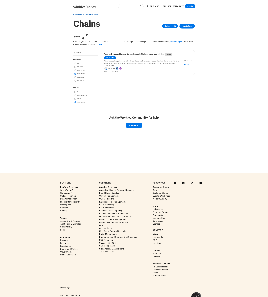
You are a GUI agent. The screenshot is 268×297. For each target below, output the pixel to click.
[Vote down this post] (190, 60)
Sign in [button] (190, 6)
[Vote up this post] (184, 60)
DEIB (155, 240)
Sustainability (66, 227)
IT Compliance (105, 228)
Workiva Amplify (160, 199)
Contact (156, 224)
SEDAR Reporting (107, 243)
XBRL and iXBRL (107, 252)
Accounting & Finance (70, 221)
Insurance (64, 243)
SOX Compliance (107, 246)
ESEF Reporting (106, 205)
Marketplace (65, 205)
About (155, 234)
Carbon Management (108, 196)
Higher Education (68, 255)
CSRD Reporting (106, 199)
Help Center (158, 209)
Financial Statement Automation (113, 213)
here (100, 44)
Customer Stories (160, 193)
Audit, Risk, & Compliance (72, 224)
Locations (157, 243)
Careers (156, 250)
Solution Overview (108, 187)
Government (65, 252)
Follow (167, 26)
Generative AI (66, 193)
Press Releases (160, 275)
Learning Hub (159, 218)
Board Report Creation (109, 193)
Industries (65, 237)
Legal (62, 230)
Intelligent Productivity (70, 202)
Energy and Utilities (69, 249)
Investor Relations (161, 264)
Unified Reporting (68, 196)
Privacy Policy (69, 295)
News (155, 273)
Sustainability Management (111, 249)
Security (64, 211)
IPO (101, 225)
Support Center (77, 14)
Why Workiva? (66, 190)
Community (88, 14)
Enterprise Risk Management (112, 202)
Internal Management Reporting (113, 222)
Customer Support (161, 212)
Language (154, 6)
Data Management (68, 199)
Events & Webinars (161, 196)
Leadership (158, 237)
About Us (157, 253)
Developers (158, 221)
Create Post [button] (187, 26)
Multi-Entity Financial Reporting (113, 231)
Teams (63, 218)
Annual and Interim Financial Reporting (116, 190)
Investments (65, 246)
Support (156, 206)
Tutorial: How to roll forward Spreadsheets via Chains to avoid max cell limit (134, 54)
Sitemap (77, 295)
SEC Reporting (106, 240)
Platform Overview (69, 187)
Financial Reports (160, 267)
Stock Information (160, 270)
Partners (64, 208)
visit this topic (176, 42)
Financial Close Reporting (110, 211)
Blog (155, 190)
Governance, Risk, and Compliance (115, 216)
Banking (64, 240)
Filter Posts (77, 59)
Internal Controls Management (112, 219)
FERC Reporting (106, 208)
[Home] (84, 7)
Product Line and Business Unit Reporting (118, 237)
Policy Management (108, 234)
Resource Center (161, 187)
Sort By (76, 87)
